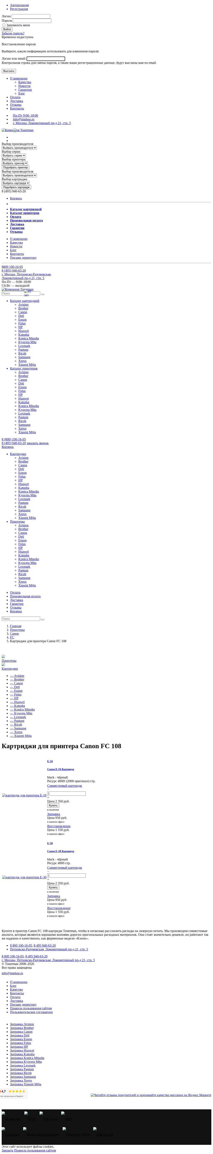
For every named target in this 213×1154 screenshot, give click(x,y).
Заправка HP (19, 1046)
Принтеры (9, 660)
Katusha (23, 334)
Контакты (17, 108)
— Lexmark (18, 717)
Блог (21, 93)
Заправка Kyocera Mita (26, 1061)
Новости (24, 86)
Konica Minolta (28, 338)
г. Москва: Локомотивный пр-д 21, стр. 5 (42, 123)
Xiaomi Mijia (27, 364)
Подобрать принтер (15, 167)
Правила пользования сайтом (31, 1008)
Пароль (7, 20)
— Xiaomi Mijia (21, 736)
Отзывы (15, 104)
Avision (23, 304)
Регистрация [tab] (19, 9)
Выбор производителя (17, 144)
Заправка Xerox (21, 1080)
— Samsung (18, 728)
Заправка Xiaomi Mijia (25, 1084)
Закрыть (7, 1150)
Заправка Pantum (22, 1069)
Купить (53, 805)
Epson (22, 319)
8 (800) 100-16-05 (14, 439)
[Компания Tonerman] (17, 130)
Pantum (23, 349)
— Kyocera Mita (21, 713)
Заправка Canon (21, 1031)
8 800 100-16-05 (21, 945)
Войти (7, 29)
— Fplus (15, 694)
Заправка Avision (22, 1024)
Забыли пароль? (13, 33)
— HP (14, 698)
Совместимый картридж (64, 785)
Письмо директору (23, 257)
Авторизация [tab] (19, 5)
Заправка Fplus (20, 1043)
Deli (21, 316)
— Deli (15, 687)
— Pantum (17, 721)
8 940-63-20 (14, 270)
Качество (24, 82)
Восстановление (59, 826)
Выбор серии (11, 151)
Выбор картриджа (14, 179)
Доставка (16, 101)
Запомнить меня (18, 25)
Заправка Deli (19, 1035)
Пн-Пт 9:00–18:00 (25, 115)
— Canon (16, 683)
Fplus (22, 323)
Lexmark (24, 346)
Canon (22, 312)
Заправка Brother (22, 1028)
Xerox (22, 361)
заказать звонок (38, 443)
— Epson (16, 690)
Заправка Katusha (22, 1054)
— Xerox (16, 732)
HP (20, 327)
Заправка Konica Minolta (27, 1058)
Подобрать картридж (16, 187)
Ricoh (22, 353)
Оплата (15, 97)
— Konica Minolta (22, 709)
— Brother (17, 679)
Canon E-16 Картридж (60, 769)
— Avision (17, 675)
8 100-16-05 (12, 267)
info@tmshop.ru (23, 119)
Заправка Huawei (22, 1050)
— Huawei (17, 702)
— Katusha (17, 706)
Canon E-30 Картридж (60, 851)
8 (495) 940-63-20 (14, 443)
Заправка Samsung (23, 1076)
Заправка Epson (21, 1039)
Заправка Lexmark (23, 1065)
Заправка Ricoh (21, 1073)
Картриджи (10, 668)
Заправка (53, 814)
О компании (18, 78)
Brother (23, 308)
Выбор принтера (13, 159)
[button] (24, 301)
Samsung (24, 357)
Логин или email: (14, 58)
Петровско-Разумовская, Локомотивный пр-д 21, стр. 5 (49, 949)
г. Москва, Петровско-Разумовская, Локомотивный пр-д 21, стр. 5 (26, 276)
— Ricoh (16, 724)
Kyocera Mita (27, 342)
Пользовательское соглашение (31, 1012)
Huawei (23, 331)
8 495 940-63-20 (45, 945)
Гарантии (25, 89)
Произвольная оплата (25, 596)
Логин (6, 16)
